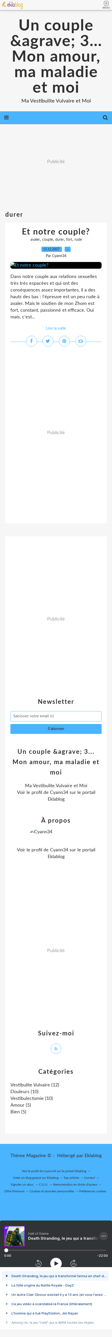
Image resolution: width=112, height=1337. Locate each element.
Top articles (71, 1177)
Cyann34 (59, 792)
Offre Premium (14, 1191)
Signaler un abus (22, 1184)
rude (78, 240)
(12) (34, 1085)
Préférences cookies (92, 1191)
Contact (89, 1177)
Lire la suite (56, 328)
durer (59, 240)
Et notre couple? (56, 232)
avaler (35, 240)
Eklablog (93, 1155)
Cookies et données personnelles (51, 1191)
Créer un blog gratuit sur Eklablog (36, 1177)
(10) (24, 1092)
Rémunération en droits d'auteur (75, 1184)
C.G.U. (43, 1184)
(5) (20, 1105)
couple (47, 240)
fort (69, 240)
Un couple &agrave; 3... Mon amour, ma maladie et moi (56, 57)
